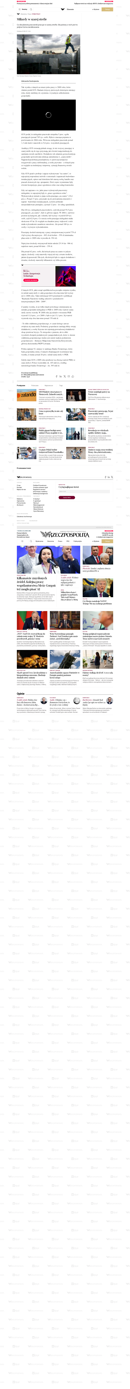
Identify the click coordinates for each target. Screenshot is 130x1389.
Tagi (60, 386)
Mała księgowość (38, 505)
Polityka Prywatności (39, 485)
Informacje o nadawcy (40, 491)
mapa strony (21, 520)
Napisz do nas (21, 489)
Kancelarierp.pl (38, 507)
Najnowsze (49, 386)
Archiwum (20, 505)
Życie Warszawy (38, 511)
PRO (68, 541)
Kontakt (19, 487)
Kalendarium (33, 520)
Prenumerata (21, 503)
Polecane (35, 386)
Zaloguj (107, 9)
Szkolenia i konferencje (24, 516)
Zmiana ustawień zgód (40, 487)
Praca (29, 14)
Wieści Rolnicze (38, 509)
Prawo (60, 541)
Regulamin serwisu (39, 489)
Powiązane (21, 386)
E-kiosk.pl (36, 499)
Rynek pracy (36, 14)
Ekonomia (70, 9)
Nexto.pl (36, 503)
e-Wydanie (95, 9)
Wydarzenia (39, 541)
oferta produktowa (23, 523)
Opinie (20, 693)
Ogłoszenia (20, 501)
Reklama (20, 499)
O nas (19, 485)
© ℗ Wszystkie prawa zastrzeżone (32, 375)
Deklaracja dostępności (40, 493)
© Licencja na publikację (29, 373)
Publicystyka (78, 541)
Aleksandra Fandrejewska (30, 81)
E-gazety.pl (37, 501)
